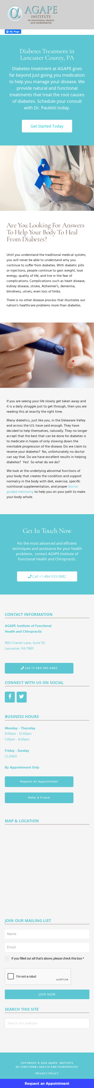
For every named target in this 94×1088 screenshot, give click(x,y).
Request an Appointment (47, 1084)
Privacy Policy (47, 1073)
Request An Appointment (39, 781)
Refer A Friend (39, 797)
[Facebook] (10, 697)
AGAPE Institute (32, 15)
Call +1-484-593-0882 (40, 668)
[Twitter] (22, 697)
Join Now (47, 994)
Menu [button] (84, 14)
